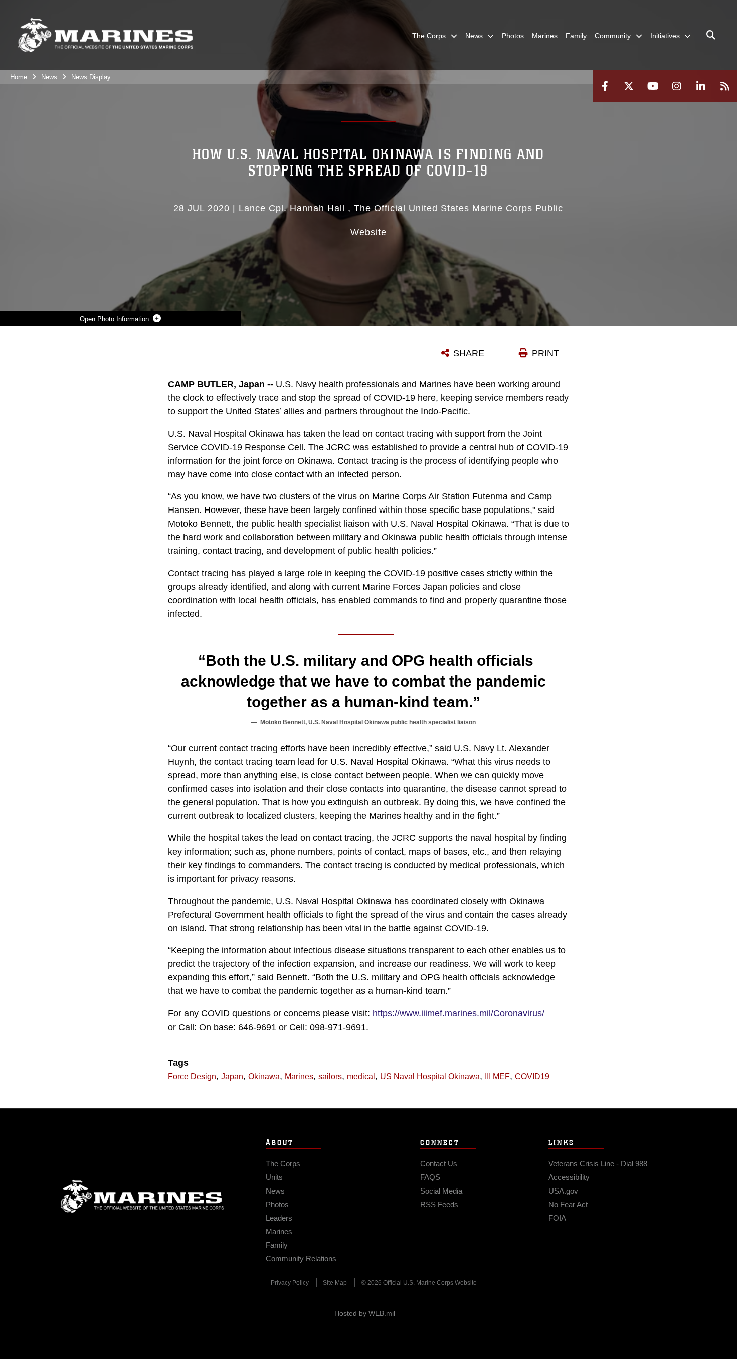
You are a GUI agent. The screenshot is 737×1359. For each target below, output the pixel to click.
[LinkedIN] (701, 86)
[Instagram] (677, 86)
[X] (629, 86)
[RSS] (725, 86)
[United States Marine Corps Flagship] (105, 35)
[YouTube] (653, 86)
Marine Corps (142, 1196)
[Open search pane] (710, 35)
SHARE (468, 353)
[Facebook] (605, 86)
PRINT (545, 353)
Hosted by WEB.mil (364, 1313)
